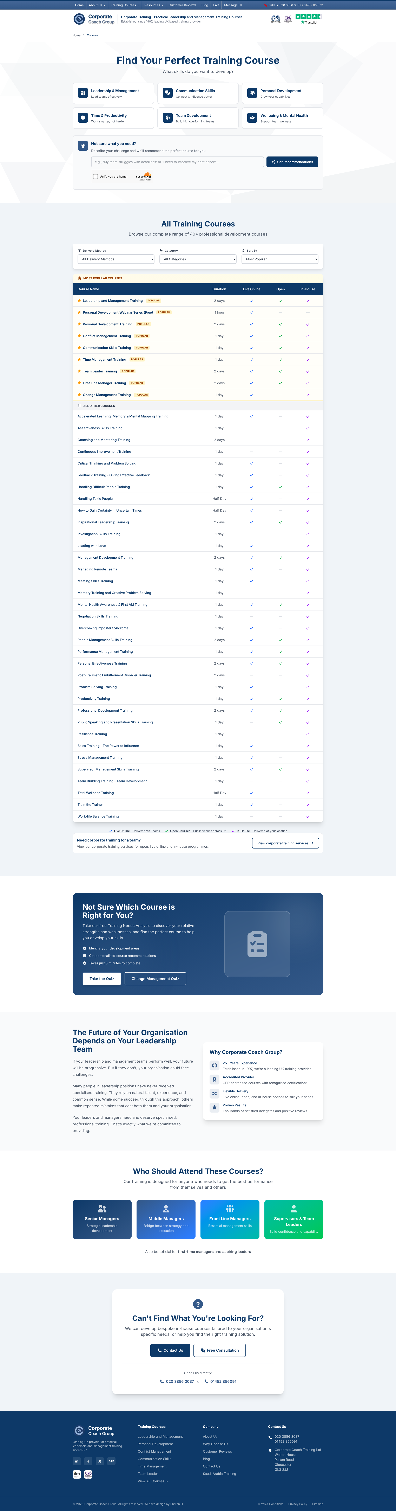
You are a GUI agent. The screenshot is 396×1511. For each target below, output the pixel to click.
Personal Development (155, 1444)
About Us (95, 5)
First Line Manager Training (113, 383)
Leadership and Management (160, 1436)
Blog (205, 5)
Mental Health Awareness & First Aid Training (112, 604)
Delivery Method (94, 250)
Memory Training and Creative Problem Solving (114, 593)
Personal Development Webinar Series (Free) (126, 312)
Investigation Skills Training (99, 534)
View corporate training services (283, 843)
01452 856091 (223, 1381)
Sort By (252, 250)
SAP (111, 1461)
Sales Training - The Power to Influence (108, 746)
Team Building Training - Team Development (112, 781)
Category (171, 250)
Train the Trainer (90, 804)
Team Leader (148, 1474)
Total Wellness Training (96, 793)
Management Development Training (105, 557)
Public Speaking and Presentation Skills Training (115, 722)
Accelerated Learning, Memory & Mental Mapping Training (123, 416)
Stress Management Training (100, 757)
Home (79, 5)
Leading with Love (92, 546)
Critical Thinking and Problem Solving (107, 463)
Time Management (152, 1466)
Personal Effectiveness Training (102, 663)
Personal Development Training (116, 324)
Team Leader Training (108, 371)
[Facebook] (88, 1461)
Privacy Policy (297, 1504)
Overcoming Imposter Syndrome (103, 628)
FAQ (216, 5)
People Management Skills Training (105, 640)
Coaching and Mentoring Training (104, 440)
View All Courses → (153, 1481)
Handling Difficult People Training (104, 487)
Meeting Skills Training (95, 581)
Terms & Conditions (270, 1504)
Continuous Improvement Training (104, 451)
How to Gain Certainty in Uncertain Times (110, 510)
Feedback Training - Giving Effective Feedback (114, 475)
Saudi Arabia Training (219, 1474)
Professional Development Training (105, 710)
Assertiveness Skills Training (100, 428)
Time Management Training (113, 359)
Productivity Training (94, 699)
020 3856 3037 (180, 1381)
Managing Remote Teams (97, 569)
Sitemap (317, 1504)
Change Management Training (115, 395)
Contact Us (211, 1466)
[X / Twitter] (100, 1461)
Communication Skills (154, 1459)
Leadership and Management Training (121, 301)
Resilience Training (92, 734)
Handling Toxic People (95, 499)
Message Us (233, 5)
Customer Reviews (217, 1451)
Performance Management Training (105, 651)
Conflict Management (154, 1451)
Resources (152, 5)
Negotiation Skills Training (98, 616)
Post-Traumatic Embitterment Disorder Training (114, 675)
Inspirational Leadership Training (103, 522)
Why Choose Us (215, 1444)
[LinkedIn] (77, 1461)
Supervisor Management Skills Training (108, 769)
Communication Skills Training (115, 348)
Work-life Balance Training (98, 816)
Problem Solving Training (97, 687)
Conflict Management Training (115, 336)
